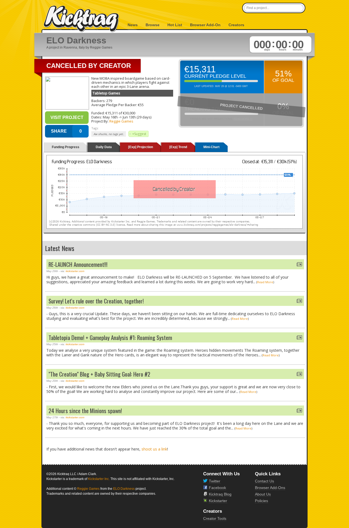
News (133, 25)
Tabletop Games (106, 93)
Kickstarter (218, 501)
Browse (153, 25)
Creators (236, 25)
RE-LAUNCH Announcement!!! (78, 264)
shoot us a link (154, 449)
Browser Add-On (205, 25)
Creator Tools (214, 518)
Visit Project (66, 117)
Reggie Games (121, 121)
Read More (265, 282)
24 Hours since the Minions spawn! (85, 410)
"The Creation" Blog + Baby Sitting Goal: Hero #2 (99, 374)
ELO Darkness (124, 489)
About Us (263, 494)
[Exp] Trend (178, 147)
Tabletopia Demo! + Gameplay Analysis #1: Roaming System (110, 337)
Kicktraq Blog (220, 494)
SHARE (59, 131)
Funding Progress (65, 147)
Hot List (174, 25)
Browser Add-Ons (270, 487)
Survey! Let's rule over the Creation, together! (96, 301)
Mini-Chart (211, 147)
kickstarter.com (75, 271)
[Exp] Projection (140, 147)
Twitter (214, 481)
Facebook (217, 487)
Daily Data (104, 147)
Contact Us (264, 481)
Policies (261, 501)
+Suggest (139, 134)
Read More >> (243, 119)
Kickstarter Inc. (99, 479)
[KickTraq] (81, 18)
